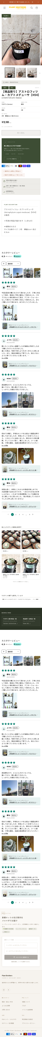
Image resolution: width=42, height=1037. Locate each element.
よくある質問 (6, 1006)
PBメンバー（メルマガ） (9, 1019)
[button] (4, 7)
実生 (12, 87)
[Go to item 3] (28, 273)
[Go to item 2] (18, 273)
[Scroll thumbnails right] (38, 272)
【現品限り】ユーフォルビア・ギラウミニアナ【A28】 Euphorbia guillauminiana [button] (23, 414)
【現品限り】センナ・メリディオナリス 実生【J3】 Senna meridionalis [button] (23, 470)
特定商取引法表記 (27, 1019)
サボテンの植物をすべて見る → (21, 581)
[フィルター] (4, 264)
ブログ (24, 1006)
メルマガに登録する (12, 159)
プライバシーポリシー (28, 1023)
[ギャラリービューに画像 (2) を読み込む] (21, 73)
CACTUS (37, 87)
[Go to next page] (33, 514)
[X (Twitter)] (8, 990)
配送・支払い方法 (7, 1002)
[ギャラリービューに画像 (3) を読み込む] (32, 73)
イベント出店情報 (27, 1010)
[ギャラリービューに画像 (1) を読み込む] (10, 73)
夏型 (22, 104)
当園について (26, 1002)
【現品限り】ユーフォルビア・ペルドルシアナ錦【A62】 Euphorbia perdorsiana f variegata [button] (23, 365)
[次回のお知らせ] (38, 2)
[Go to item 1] (7, 273)
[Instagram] (3, 990)
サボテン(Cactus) (7, 104)
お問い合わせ (6, 1010)
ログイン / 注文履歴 (8, 1023)
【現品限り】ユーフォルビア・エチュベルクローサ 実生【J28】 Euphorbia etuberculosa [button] (23, 506)
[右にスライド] (40, 73)
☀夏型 (5, 87)
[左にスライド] (2, 73)
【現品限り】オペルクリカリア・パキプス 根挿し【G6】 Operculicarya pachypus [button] (23, 327)
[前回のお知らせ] (4, 2)
